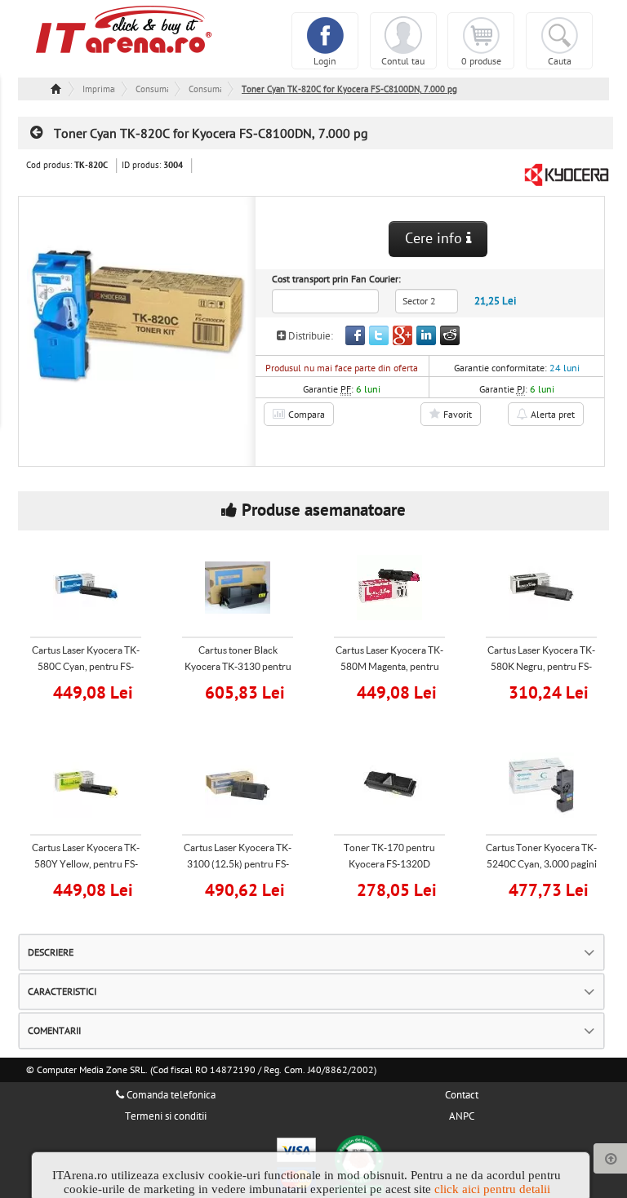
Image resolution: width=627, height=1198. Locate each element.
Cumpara (96, 691)
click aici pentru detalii (492, 1189)
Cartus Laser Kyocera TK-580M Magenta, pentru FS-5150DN (389, 666)
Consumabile (152, 89)
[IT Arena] (124, 28)
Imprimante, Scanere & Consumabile (98, 89)
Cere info (435, 238)
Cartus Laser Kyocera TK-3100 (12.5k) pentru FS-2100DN (237, 863)
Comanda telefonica (170, 1095)
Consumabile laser (205, 89)
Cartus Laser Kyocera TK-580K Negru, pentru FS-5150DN (541, 666)
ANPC (461, 1116)
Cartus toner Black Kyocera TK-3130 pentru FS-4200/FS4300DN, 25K (238, 666)
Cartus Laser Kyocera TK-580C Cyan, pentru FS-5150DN (86, 666)
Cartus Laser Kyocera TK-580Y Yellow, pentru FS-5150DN (86, 863)
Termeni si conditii (166, 1116)
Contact (461, 1095)
